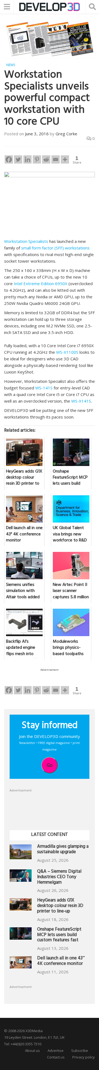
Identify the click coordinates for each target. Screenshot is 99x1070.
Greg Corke (66, 133)
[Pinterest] (37, 159)
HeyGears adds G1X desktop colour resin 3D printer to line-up (60, 906)
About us (32, 1050)
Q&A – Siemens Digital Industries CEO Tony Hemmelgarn (59, 877)
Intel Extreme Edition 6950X (40, 283)
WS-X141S (81, 401)
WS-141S (44, 388)
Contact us (56, 1057)
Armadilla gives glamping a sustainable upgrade (63, 850)
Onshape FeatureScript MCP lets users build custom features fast (59, 935)
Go (50, 765)
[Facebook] (9, 159)
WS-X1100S (67, 352)
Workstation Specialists (26, 241)
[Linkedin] (27, 159)
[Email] (55, 159)
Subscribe (79, 1050)
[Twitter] (18, 159)
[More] (65, 159)
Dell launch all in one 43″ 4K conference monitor (61, 961)
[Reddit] (46, 159)
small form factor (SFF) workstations (55, 248)
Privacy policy (83, 1057)
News (10, 65)
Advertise (56, 1050)
